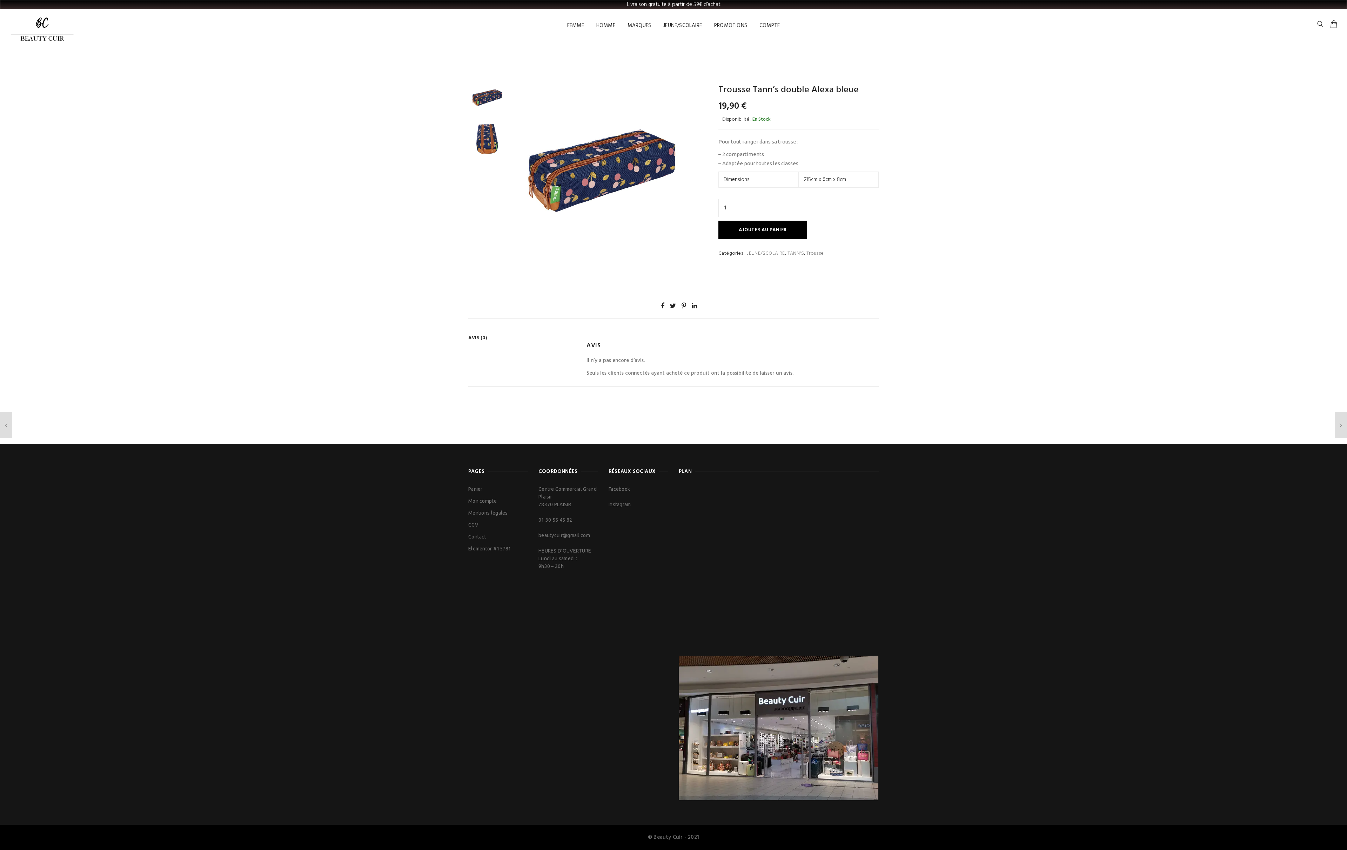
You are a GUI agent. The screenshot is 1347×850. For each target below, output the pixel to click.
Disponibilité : (736, 119)
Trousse (815, 253)
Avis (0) (477, 338)
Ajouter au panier (763, 230)
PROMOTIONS (730, 25)
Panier (475, 489)
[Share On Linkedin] (694, 305)
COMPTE (769, 25)
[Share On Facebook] (662, 305)
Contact (477, 537)
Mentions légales (488, 513)
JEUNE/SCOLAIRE (682, 25)
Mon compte (482, 501)
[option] (487, 97)
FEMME (575, 25)
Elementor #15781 (489, 548)
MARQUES (639, 25)
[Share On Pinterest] (684, 305)
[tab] (515, 338)
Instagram (620, 504)
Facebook (619, 489)
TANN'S (796, 253)
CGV (473, 525)
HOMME (605, 25)
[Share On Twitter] (673, 305)
